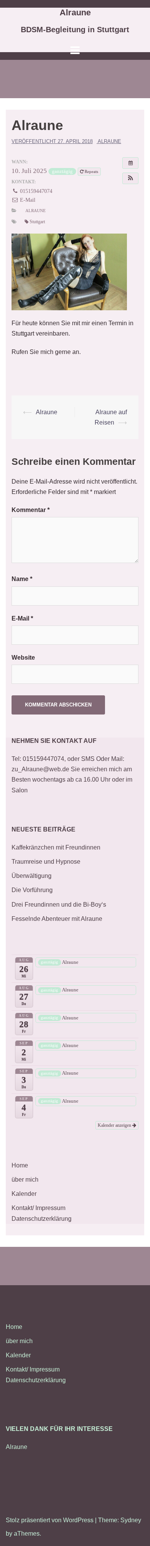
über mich (25, 1179)
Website (23, 657)
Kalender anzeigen (115, 1125)
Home (20, 1165)
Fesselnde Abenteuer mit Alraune (57, 918)
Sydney (130, 1520)
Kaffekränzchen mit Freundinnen (56, 847)
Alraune (75, 12)
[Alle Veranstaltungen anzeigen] (130, 163)
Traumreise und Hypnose (46, 861)
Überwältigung (32, 876)
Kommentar (31, 510)
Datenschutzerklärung (42, 1218)
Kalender (24, 1193)
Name (22, 579)
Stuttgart (37, 221)
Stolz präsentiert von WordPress (49, 1520)
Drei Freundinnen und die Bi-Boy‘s (59, 904)
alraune (109, 141)
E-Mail (26, 200)
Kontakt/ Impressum (38, 1208)
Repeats (91, 171)
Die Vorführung (32, 890)
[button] (130, 178)
